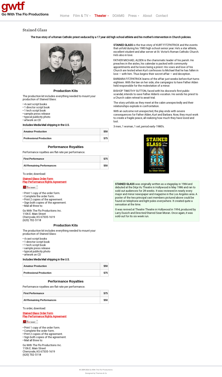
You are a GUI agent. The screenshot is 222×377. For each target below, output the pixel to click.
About (147, 16)
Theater (100, 16)
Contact (162, 16)
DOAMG (118, 16)
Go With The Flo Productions (101, 370)
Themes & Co (101, 373)
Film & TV (81, 16)
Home (64, 16)
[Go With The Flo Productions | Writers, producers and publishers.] (25, 9)
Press (133, 16)
